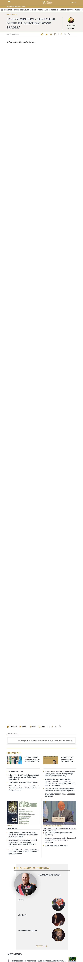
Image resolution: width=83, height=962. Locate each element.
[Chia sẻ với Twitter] (46, 34)
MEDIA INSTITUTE (66, 10)
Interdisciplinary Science (25, 10)
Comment (13, 733)
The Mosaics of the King (48, 10)
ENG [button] (73, 2)
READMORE (39, 946)
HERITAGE (8, 10)
